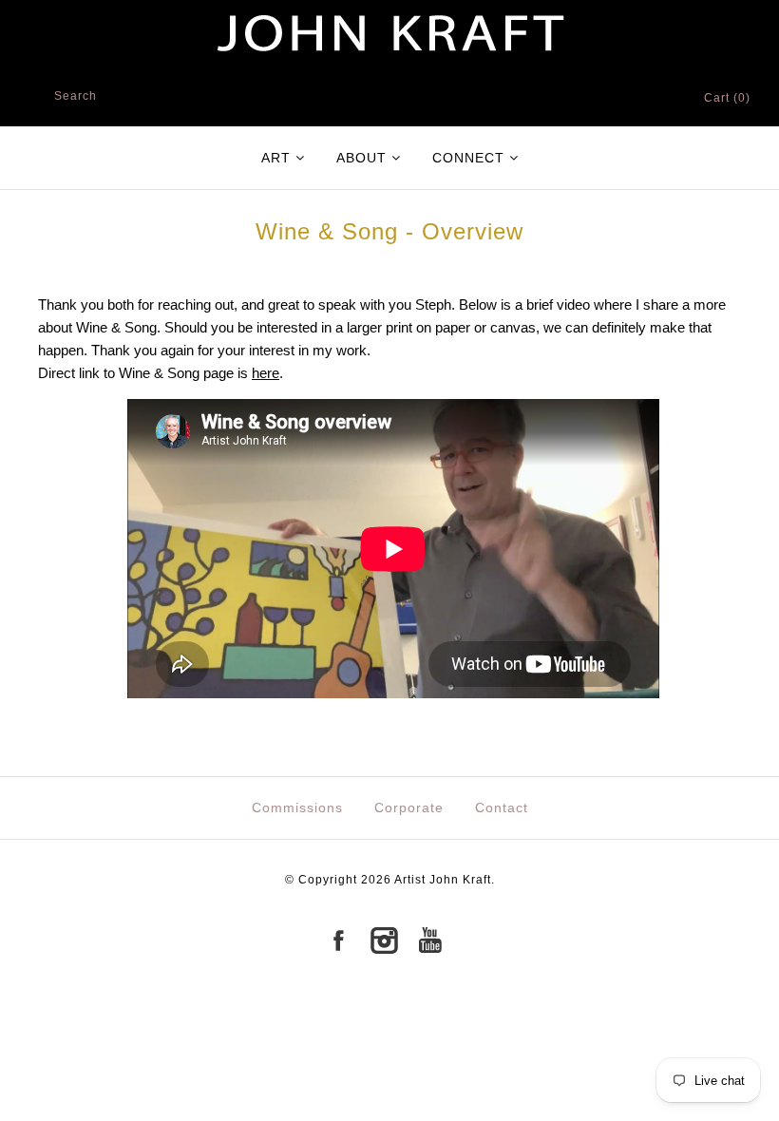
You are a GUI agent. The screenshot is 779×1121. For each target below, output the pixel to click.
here (265, 373)
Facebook (338, 940)
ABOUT (361, 157)
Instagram (384, 940)
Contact (501, 807)
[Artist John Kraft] (389, 11)
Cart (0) (727, 97)
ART (276, 157)
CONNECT (468, 157)
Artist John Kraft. (444, 879)
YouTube (429, 940)
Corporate (409, 807)
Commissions (297, 807)
